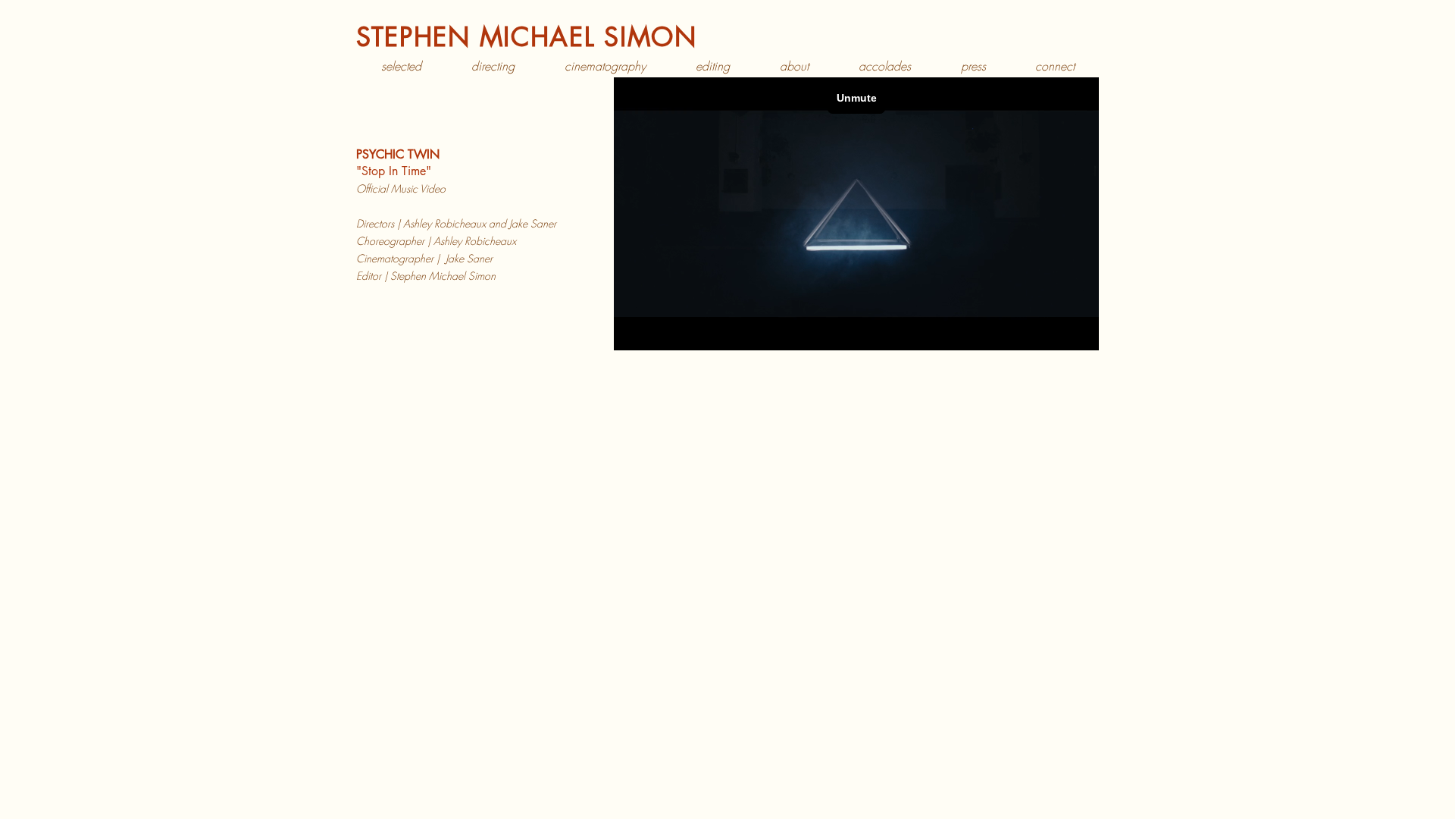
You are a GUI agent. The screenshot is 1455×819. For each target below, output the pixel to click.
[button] (493, 66)
